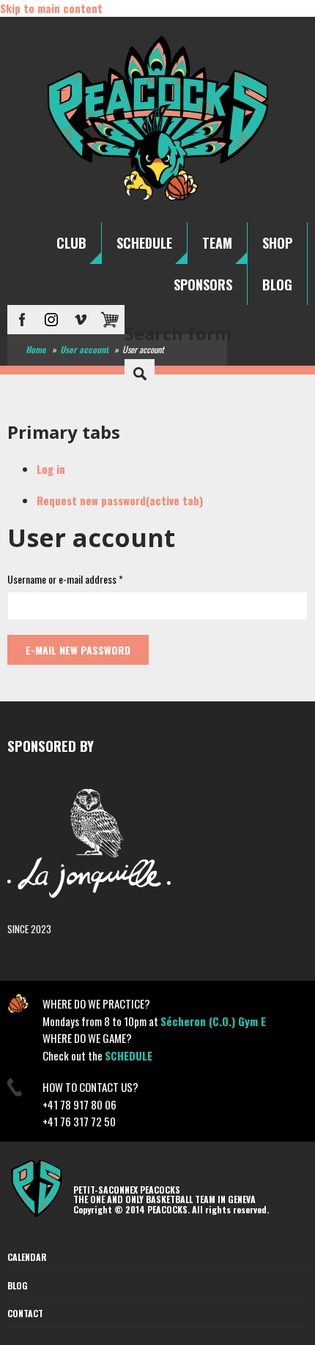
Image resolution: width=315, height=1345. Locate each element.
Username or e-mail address (65, 579)
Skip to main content (51, 8)
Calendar (27, 1257)
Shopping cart (110, 319)
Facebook (22, 319)
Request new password (120, 500)
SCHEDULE (144, 242)
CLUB (71, 242)
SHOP (277, 242)
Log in (51, 469)
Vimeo (80, 319)
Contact (25, 1313)
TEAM (217, 242)
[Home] (158, 200)
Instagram (51, 319)
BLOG (277, 284)
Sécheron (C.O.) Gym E (213, 1021)
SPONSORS (203, 284)
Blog (17, 1285)
